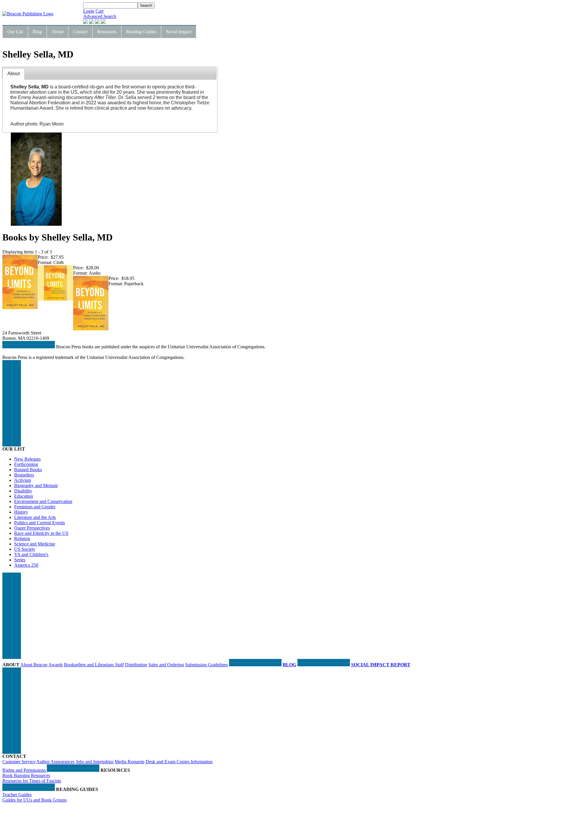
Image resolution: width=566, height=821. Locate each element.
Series (19, 559)
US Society (24, 549)
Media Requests (129, 761)
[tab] (13, 74)
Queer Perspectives (32, 527)
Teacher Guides (17, 794)
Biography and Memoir (36, 485)
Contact (80, 31)
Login (88, 11)
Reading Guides (141, 31)
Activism (22, 480)
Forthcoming (26, 464)
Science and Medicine (34, 543)
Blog (37, 31)
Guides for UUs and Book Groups (34, 799)
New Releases (27, 458)
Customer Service (18, 761)
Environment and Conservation (43, 501)
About (57, 31)
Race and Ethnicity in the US (41, 533)
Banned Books (28, 469)
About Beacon (33, 664)
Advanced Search (99, 16)
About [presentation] (13, 73)
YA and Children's (31, 554)
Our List (15, 31)
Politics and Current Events (39, 522)
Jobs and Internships (94, 761)
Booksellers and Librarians (89, 664)
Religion (22, 538)
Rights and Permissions (24, 770)
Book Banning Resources (26, 775)
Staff (119, 664)
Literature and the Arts (35, 517)
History (21, 512)
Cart (99, 11)
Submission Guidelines (206, 664)
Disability (23, 490)
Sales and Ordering (166, 664)
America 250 (26, 565)
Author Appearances (55, 761)
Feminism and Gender (34, 506)
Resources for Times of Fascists (31, 780)
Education (23, 496)
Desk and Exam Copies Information (179, 761)
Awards (55, 664)
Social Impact (178, 31)
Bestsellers (24, 474)
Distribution (136, 664)
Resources (106, 31)
